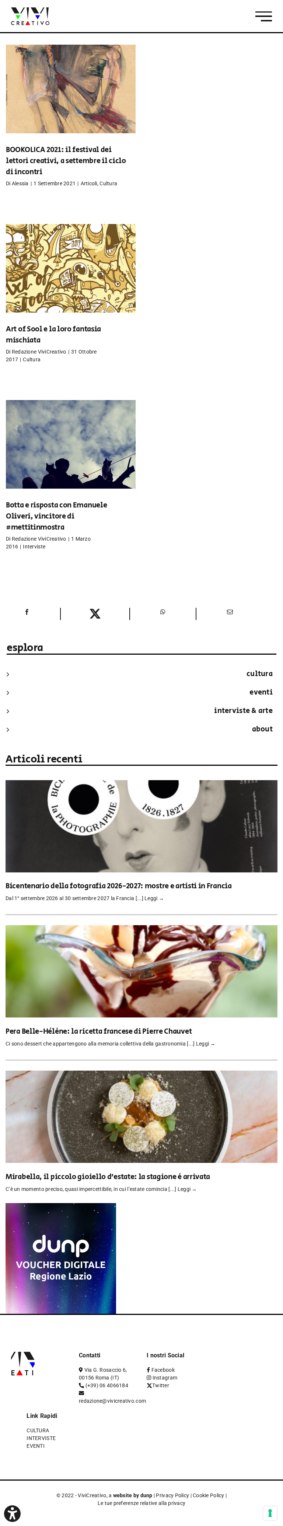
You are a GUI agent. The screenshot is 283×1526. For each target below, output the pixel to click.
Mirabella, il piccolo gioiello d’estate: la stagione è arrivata (108, 1177)
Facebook (163, 1370)
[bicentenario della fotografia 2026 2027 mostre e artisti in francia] (141, 785)
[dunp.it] (61, 1208)
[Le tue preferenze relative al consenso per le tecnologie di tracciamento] (270, 1513)
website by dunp (133, 1495)
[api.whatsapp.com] (162, 614)
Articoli (89, 183)
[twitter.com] (95, 614)
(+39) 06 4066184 (106, 1385)
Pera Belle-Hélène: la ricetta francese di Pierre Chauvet (99, 1031)
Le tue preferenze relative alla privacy (142, 1503)
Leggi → (154, 898)
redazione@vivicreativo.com (112, 1401)
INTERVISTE (41, 1438)
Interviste (34, 547)
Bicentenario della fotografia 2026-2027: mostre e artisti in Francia (119, 886)
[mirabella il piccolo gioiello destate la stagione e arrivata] (141, 1075)
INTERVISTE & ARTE (243, 711)
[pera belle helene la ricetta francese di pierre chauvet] (141, 930)
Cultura (108, 183)
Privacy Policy (172, 1495)
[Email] (229, 614)
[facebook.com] (27, 614)
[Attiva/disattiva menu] (263, 16)
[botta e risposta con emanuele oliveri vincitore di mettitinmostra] (71, 455)
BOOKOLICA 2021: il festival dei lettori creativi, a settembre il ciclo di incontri (66, 161)
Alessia (20, 183)
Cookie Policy (208, 1495)
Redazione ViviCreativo (39, 352)
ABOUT (262, 729)
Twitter (160, 1385)
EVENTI (261, 692)
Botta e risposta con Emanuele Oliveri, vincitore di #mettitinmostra (56, 516)
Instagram (165, 1378)
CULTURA (260, 674)
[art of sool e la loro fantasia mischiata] (71, 279)
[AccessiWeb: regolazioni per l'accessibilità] (12, 1513)
